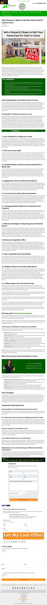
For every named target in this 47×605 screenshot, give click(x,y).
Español (32, 12)
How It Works (14, 12)
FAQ (21, 1)
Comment (4, 550)
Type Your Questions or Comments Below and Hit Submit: (20, 481)
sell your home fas (12, 315)
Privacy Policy (35, 584)
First (10, 475)
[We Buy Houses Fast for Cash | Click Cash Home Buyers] (13, 6)
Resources (27, 584)
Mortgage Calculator (6, 15)
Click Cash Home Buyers (22, 313)
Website (3, 568)
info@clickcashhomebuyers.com (23, 599)
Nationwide (38, 12)
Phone (10, 477)
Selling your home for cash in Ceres (9, 67)
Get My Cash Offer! (26, 1)
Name (10, 471)
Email (25, 477)
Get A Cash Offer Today (6, 584)
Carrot (31, 603)
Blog (18, 1)
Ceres (14, 395)
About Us (21, 12)
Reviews (27, 12)
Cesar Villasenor (6, 26)
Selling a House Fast (28, 130)
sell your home (27, 263)
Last (24, 475)
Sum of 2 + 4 (4, 575)
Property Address (6, 520)
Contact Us (41, 584)
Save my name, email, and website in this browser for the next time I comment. (19, 573)
